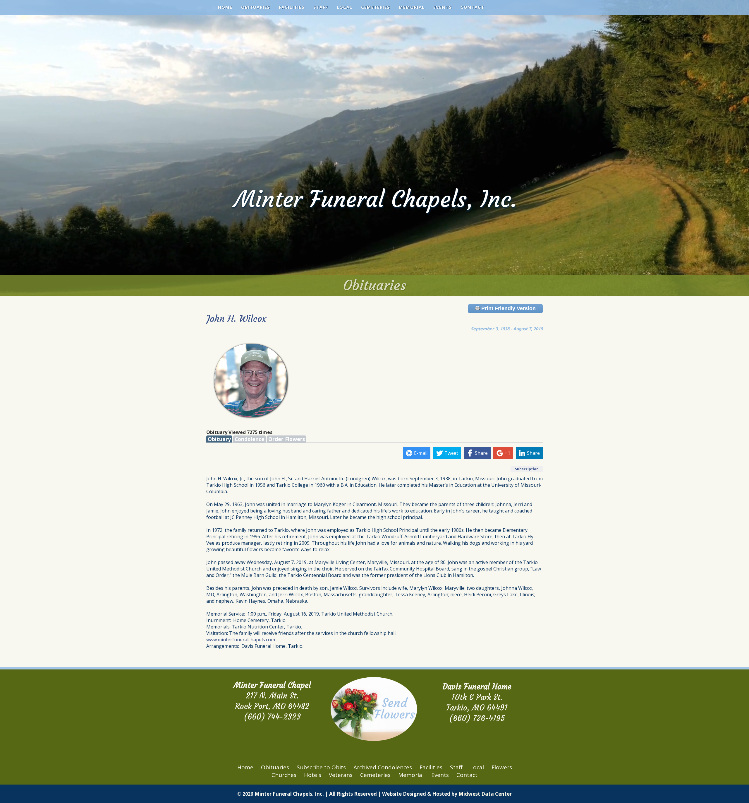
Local (344, 7)
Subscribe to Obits (321, 767)
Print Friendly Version (508, 308)
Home (225, 7)
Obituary (219, 438)
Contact (472, 7)
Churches (284, 775)
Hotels (312, 775)
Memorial (412, 7)
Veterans (341, 775)
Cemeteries (375, 7)
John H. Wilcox (236, 318)
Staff (320, 7)
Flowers (502, 767)
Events (442, 7)
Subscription (527, 469)
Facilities (292, 7)
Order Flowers (286, 438)
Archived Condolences (382, 767)
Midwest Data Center (485, 793)
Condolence (249, 438)
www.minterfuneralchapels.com (240, 639)
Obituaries (255, 7)
